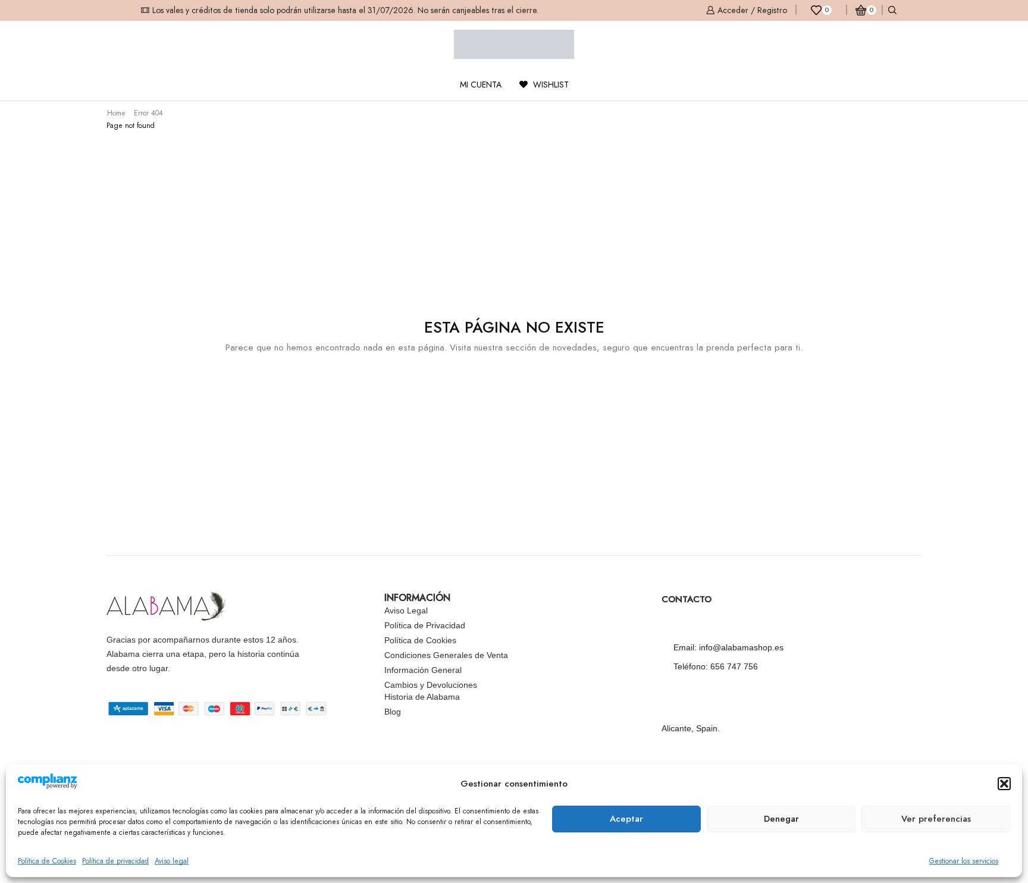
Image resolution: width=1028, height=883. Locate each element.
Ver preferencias (936, 818)
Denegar (781, 818)
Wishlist (550, 84)
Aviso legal (172, 861)
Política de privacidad (115, 861)
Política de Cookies (47, 861)
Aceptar (626, 818)
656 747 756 (734, 666)
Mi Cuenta (481, 84)
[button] (1004, 784)
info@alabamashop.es (741, 647)
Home (116, 113)
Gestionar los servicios (963, 861)
